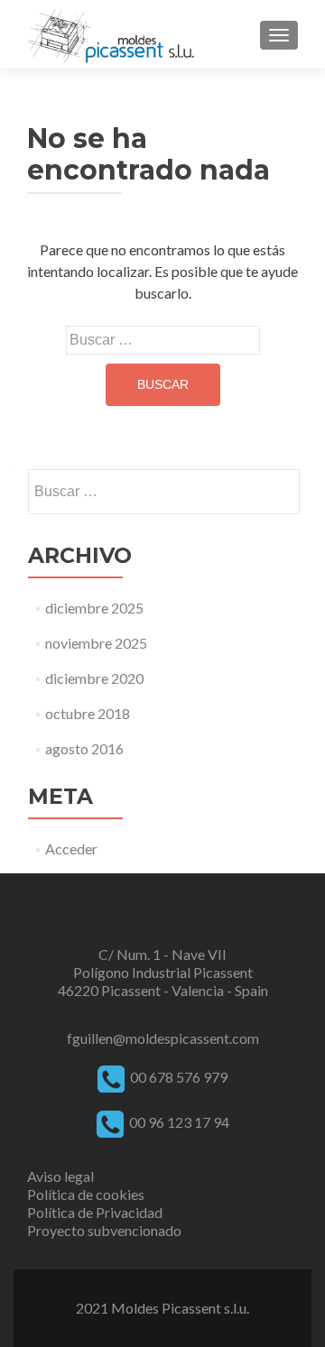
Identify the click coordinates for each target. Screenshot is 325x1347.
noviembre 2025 (96, 642)
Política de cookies (85, 1194)
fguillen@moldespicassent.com (163, 1038)
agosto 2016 (84, 748)
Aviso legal (60, 1176)
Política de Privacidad (94, 1212)
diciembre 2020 (94, 678)
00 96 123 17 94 (177, 1121)
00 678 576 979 (179, 1076)
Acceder (71, 848)
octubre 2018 (87, 713)
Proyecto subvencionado (104, 1230)
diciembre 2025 (94, 607)
